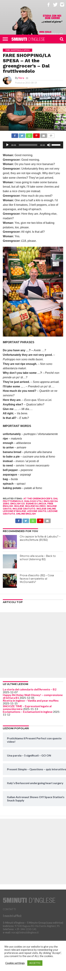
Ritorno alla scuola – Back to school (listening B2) (38, 557)
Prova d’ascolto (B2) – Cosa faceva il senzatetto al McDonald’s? (37, 578)
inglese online (46, 508)
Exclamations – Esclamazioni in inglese (27, 711)
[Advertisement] (33, 645)
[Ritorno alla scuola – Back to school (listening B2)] (10, 561)
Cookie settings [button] (15, 963)
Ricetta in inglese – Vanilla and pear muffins (31, 700)
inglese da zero (35, 506)
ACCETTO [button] (34, 963)
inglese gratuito (23, 508)
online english (26, 513)
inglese (19, 506)
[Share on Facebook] (14, 134)
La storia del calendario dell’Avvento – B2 (29, 689)
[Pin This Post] (36, 134)
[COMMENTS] (51, 134)
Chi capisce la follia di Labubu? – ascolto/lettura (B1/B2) (40, 538)
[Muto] (49, 145)
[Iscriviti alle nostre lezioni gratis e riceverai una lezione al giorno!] (52, 19)
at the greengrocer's (37, 498)
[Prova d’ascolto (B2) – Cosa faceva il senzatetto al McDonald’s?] (10, 581)
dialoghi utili (33, 501)
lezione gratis (36, 511)
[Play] (7, 145)
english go (17, 503)
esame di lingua (36, 503)
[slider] (56, 144)
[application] (33, 144)
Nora (21, 77)
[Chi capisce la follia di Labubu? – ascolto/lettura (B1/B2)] (10, 542)
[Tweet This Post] (22, 134)
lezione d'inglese (14, 511)
